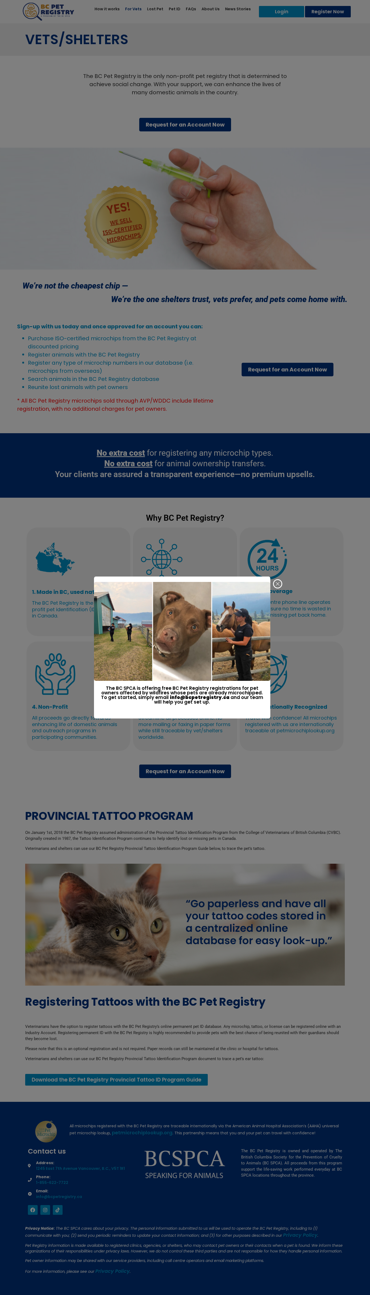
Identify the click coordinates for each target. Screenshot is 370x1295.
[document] (185, 647)
